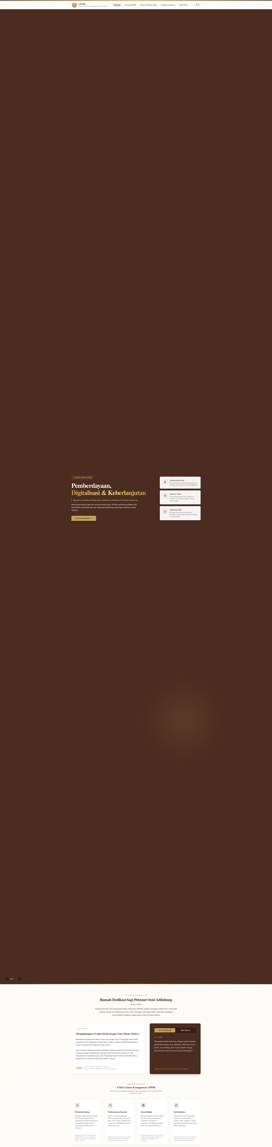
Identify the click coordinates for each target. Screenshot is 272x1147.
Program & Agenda (168, 5)
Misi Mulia (185, 1030)
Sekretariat (183, 5)
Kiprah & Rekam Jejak (148, 5)
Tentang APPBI (130, 5)
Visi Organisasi (165, 1030)
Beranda (117, 5)
